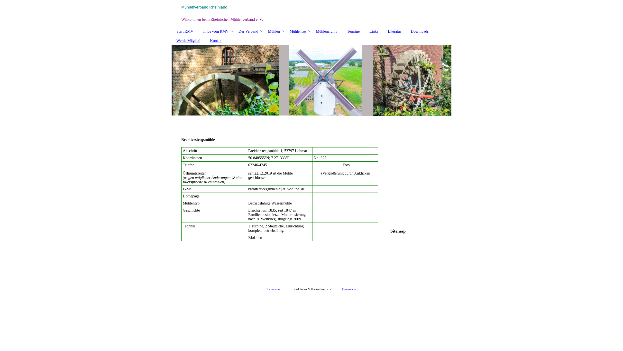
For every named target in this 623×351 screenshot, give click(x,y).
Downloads (420, 31)
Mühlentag (298, 31)
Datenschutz (349, 289)
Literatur (394, 31)
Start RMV (184, 31)
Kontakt (216, 41)
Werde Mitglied (188, 41)
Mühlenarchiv (326, 31)
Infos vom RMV (216, 31)
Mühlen (274, 31)
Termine (353, 31)
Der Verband (248, 31)
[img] (311, 13)
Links (373, 31)
